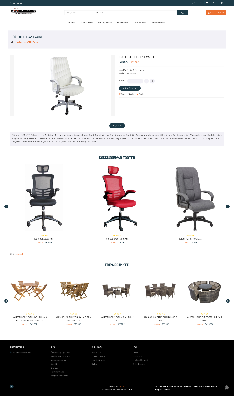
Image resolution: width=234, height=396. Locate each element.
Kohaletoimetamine (58, 360)
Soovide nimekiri (98, 360)
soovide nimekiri (127, 94)
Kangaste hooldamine (59, 376)
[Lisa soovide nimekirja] (69, 198)
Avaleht (71, 23)
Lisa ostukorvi (130, 88)
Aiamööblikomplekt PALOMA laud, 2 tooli (117, 319)
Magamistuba (123, 23)
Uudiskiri (95, 364)
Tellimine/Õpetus (57, 372)
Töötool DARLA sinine (220, 239)
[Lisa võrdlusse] (80, 198)
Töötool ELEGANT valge (26, 42)
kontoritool (19, 254)
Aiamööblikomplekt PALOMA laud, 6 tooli (160, 319)
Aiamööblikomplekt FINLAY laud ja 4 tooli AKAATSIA (73, 319)
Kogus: (122, 81)
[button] (197, 2)
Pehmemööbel (141, 23)
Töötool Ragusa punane (75, 239)
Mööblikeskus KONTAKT (60, 356)
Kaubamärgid (137, 356)
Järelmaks (54, 368)
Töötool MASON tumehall (148, 239)
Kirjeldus (117, 125)
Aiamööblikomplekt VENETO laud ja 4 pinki (204, 319)
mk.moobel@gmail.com (22, 352)
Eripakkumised (87, 23)
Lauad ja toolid (105, 23)
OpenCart (121, 386)
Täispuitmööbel (159, 23)
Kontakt (54, 364)
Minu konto (96, 352)
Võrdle (141, 94)
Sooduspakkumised (140, 360)
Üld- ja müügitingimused (60, 352)
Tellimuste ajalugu (99, 356)
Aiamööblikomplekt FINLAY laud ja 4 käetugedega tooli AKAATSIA (30, 319)
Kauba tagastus (138, 364)
